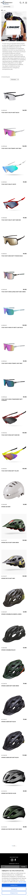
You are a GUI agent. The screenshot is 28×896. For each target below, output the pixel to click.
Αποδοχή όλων (14, 885)
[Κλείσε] (26, 869)
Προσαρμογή (14, 889)
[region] (14, 882)
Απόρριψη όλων (14, 893)
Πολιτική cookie (22, 881)
